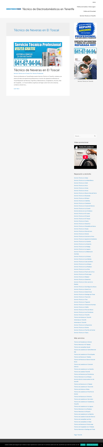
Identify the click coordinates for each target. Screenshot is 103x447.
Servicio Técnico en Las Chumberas (83, 312)
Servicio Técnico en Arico (81, 185)
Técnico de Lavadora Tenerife (82, 371)
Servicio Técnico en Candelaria (82, 203)
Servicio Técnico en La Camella (82, 241)
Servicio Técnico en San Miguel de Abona (85, 286)
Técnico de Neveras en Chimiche (83, 396)
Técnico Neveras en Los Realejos (83, 409)
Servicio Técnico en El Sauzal (82, 216)
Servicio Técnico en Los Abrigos (82, 264)
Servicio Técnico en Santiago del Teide (84, 294)
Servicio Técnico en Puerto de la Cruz (84, 272)
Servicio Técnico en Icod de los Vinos (84, 236)
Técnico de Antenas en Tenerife (82, 317)
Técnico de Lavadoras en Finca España (84, 354)
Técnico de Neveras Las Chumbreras (84, 374)
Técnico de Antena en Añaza (81, 389)
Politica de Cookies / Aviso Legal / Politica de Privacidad (86, 9)
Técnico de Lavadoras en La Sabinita (83, 414)
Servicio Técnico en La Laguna (82, 249)
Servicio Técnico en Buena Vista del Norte (85, 193)
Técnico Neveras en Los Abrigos (82, 377)
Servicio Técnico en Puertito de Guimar (84, 330)
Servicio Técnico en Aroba (81, 188)
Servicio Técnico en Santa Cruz (82, 289)
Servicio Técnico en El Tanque (82, 218)
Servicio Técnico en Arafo (81, 183)
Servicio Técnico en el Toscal (21, 73)
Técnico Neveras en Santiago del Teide (84, 429)
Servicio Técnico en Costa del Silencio (84, 206)
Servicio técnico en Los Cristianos (83, 211)
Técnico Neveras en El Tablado (82, 344)
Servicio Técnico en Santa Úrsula (83, 292)
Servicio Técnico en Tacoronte (82, 297)
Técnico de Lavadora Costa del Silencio (84, 416)
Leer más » (17, 88)
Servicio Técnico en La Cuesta (82, 208)
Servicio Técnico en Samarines (82, 279)
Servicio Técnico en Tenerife (88, 16)
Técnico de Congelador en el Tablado (84, 427)
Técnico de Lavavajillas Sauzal (82, 347)
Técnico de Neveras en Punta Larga (83, 424)
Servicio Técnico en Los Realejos (83, 266)
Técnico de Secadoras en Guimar (83, 342)
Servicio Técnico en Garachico (82, 223)
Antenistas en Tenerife (80, 320)
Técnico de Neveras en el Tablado (83, 384)
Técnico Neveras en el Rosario (82, 411)
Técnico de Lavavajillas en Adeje (82, 421)
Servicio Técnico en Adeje (81, 178)
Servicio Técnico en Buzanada (82, 195)
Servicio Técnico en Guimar (81, 234)
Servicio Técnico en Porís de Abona (83, 309)
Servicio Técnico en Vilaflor (81, 307)
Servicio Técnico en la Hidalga (82, 246)
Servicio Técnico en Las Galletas (82, 259)
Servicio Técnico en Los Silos (82, 269)
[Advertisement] (85, 108)
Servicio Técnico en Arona (81, 190)
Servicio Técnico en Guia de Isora (83, 231)
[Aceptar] (101, 444)
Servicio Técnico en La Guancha (82, 244)
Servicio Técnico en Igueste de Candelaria (85, 239)
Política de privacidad (92, 444)
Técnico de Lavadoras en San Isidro (83, 399)
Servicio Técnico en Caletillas (82, 200)
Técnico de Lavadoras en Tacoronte (83, 386)
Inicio (94, 2)
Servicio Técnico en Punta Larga (82, 274)
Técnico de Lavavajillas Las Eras (82, 419)
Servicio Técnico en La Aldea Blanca (83, 180)
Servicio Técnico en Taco (81, 299)
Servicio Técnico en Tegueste (82, 302)
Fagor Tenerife (78, 435)
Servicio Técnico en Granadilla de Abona (85, 226)
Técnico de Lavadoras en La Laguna (83, 406)
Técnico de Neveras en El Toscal (36, 70)
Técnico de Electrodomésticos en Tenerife (48, 9)
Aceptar (83, 444)
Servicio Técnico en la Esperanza (83, 325)
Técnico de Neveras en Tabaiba (82, 357)
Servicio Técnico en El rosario (82, 213)
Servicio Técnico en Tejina (81, 332)
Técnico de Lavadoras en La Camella (83, 369)
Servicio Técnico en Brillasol (81, 198)
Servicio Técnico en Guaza (81, 229)
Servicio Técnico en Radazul (81, 277)
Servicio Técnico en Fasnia (81, 221)
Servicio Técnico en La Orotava (82, 256)
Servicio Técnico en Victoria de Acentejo (85, 304)
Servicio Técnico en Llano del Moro (83, 261)
